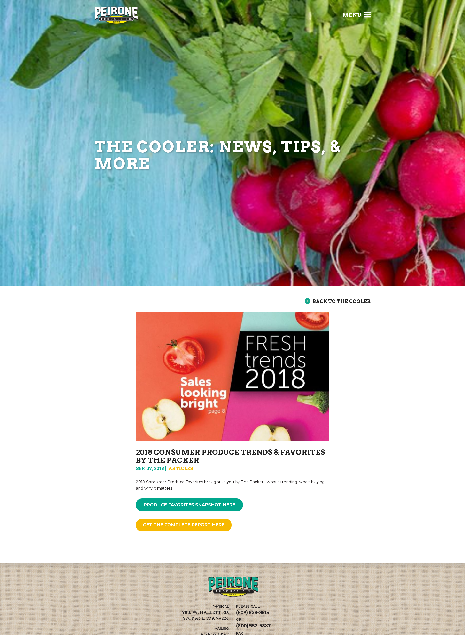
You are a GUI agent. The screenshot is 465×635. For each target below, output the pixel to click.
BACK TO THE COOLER (341, 301)
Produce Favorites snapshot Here (189, 504)
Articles (181, 468)
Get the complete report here (184, 525)
